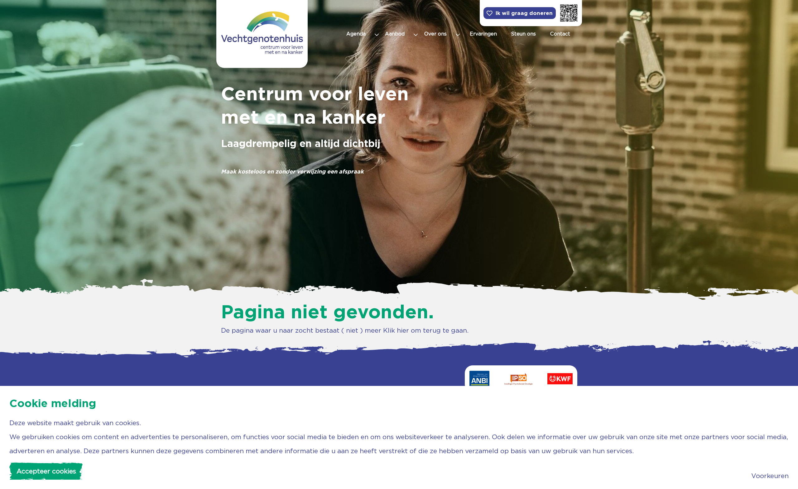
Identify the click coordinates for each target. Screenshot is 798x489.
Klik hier (396, 330)
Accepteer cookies (46, 471)
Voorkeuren (770, 476)
